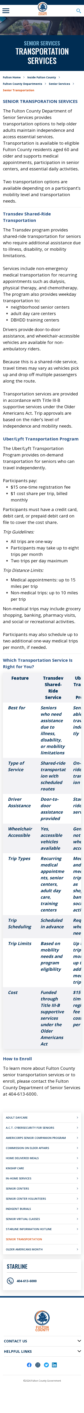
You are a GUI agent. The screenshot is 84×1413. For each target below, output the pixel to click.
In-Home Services (18, 1178)
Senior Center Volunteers (26, 1198)
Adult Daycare (17, 1117)
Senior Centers (17, 1188)
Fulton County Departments (22, 84)
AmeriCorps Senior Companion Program (36, 1138)
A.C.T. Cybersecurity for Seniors (30, 1128)
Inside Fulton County (41, 77)
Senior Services (59, 84)
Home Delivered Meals (22, 1158)
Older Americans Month (24, 1249)
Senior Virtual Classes (23, 1219)
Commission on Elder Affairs (27, 1148)
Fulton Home (12, 77)
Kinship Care (15, 1168)
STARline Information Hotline (29, 1229)
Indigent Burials (18, 1209)
